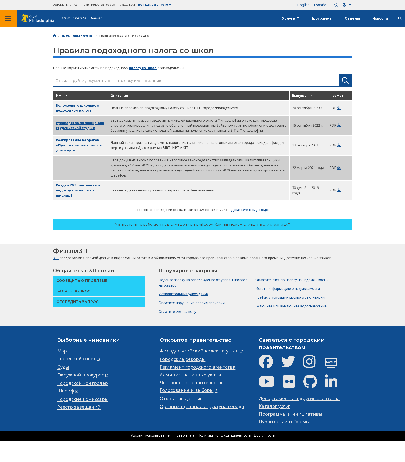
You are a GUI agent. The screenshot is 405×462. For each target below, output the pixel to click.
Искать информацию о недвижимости (287, 288)
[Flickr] (292, 385)
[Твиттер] (291, 365)
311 (56, 258)
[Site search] (400, 18)
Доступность (264, 435)
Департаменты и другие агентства (299, 398)
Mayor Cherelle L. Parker (81, 18)
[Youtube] (270, 385)
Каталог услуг (274, 406)
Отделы (352, 18)
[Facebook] (269, 365)
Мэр (62, 350)
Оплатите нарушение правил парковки (192, 302)
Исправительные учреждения (183, 294)
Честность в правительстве (192, 382)
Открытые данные (181, 398)
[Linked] (334, 385)
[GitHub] (313, 385)
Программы (321, 18)
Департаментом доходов (250, 210)
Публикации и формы (77, 35)
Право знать (184, 435)
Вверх (392, 436)
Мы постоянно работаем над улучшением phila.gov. (202, 224)
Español (320, 5)
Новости (380, 18)
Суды (63, 367)
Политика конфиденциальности (224, 435)
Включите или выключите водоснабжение (291, 306)
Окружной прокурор (80, 374)
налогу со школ (143, 68)
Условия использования (151, 435)
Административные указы (190, 374)
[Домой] (54, 35)
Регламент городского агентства (197, 367)
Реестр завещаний (79, 407)
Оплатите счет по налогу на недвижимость (291, 279)
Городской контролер (82, 383)
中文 (335, 5)
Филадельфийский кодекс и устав (199, 350)
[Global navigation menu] (8, 18)
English (303, 5)
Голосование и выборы (186, 390)
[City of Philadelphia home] (39, 18)
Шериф (65, 390)
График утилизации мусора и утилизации (290, 297)
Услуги (288, 18)
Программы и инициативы (290, 414)
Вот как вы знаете (153, 4)
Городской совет (76, 358)
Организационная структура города (202, 406)
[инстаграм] (312, 365)
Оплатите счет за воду (177, 311)
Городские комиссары (82, 399)
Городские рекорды (182, 359)
